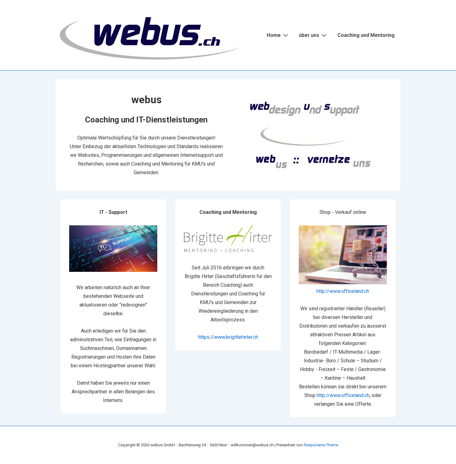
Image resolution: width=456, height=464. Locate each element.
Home (274, 35)
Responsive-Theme (321, 445)
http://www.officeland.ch (342, 291)
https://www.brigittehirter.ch (228, 337)
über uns (309, 35)
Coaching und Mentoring (366, 35)
